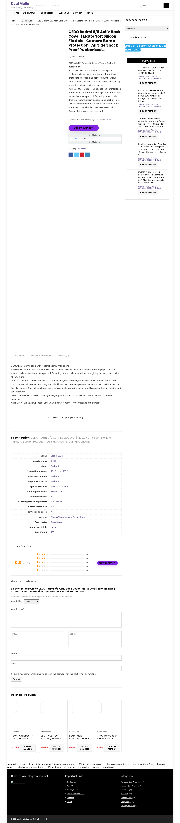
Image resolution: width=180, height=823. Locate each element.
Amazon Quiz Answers (130, 782)
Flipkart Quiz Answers (130, 786)
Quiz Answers (30, 12)
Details (108, 120)
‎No (52, 506)
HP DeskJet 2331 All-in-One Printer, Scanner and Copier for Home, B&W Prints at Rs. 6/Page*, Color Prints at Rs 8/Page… (152, 95)
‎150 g (53, 532)
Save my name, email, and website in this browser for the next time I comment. (55, 673)
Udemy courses (128, 805)
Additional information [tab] (41, 355)
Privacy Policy (72, 790)
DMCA (69, 801)
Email (14, 663)
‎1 (51, 496)
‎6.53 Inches (56, 501)
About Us (64, 12)
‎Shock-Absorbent (59, 486)
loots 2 (89, 12)
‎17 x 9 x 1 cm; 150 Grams (62, 471)
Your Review (17, 609)
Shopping (125, 801)
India (84, 138)
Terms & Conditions (75, 794)
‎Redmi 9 (55, 466)
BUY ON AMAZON (83, 127)
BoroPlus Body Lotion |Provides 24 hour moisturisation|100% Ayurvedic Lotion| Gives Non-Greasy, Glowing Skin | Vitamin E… (152, 149)
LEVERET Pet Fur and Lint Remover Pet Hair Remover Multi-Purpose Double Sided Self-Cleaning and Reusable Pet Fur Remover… (151, 177)
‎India (53, 527)
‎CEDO (53, 461)
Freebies (125, 790)
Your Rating (16, 601)
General (124, 794)
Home (16, 12)
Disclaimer (71, 782)
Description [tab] (19, 355)
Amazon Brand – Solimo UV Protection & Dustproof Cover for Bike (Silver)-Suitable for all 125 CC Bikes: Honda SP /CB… (152, 122)
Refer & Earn (126, 798)
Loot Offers (47, 12)
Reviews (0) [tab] (63, 355)
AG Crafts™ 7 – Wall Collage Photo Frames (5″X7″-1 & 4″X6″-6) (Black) (151, 70)
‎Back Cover (56, 491)
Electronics (27, 21)
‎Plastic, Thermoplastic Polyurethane (68, 517)
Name (14, 653)
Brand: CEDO (57, 456)
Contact (77, 12)
